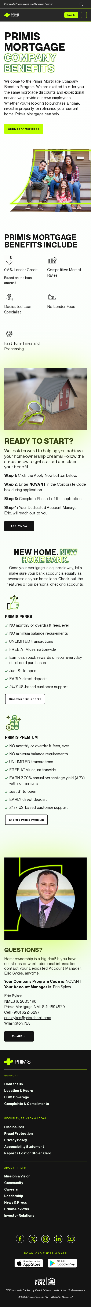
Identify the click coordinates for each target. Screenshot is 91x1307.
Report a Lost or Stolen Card (27, 1153)
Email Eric (19, 1036)
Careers (11, 1189)
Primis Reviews (16, 1209)
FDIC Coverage (16, 1097)
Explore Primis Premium (26, 819)
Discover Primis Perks (25, 699)
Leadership (13, 1196)
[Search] (81, 4)
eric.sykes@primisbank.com (27, 1017)
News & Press (15, 1202)
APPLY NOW (19, 526)
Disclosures (14, 1127)
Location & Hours (18, 1090)
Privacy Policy (15, 1140)
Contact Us (13, 1084)
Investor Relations (19, 1215)
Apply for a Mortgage (23, 128)
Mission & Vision (17, 1176)
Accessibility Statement (24, 1146)
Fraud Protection (18, 1133)
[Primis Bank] (45, 1061)
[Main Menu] (84, 15)
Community (13, 1183)
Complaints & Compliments (26, 1104)
